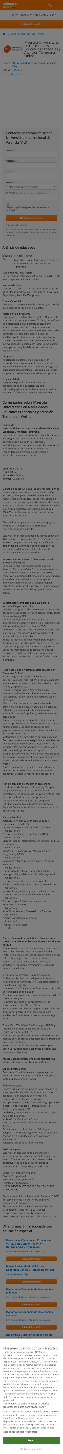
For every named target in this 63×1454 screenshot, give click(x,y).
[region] (31, 1396)
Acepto (31, 1440)
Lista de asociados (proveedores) (20, 1431)
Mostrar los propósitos (31, 1448)
